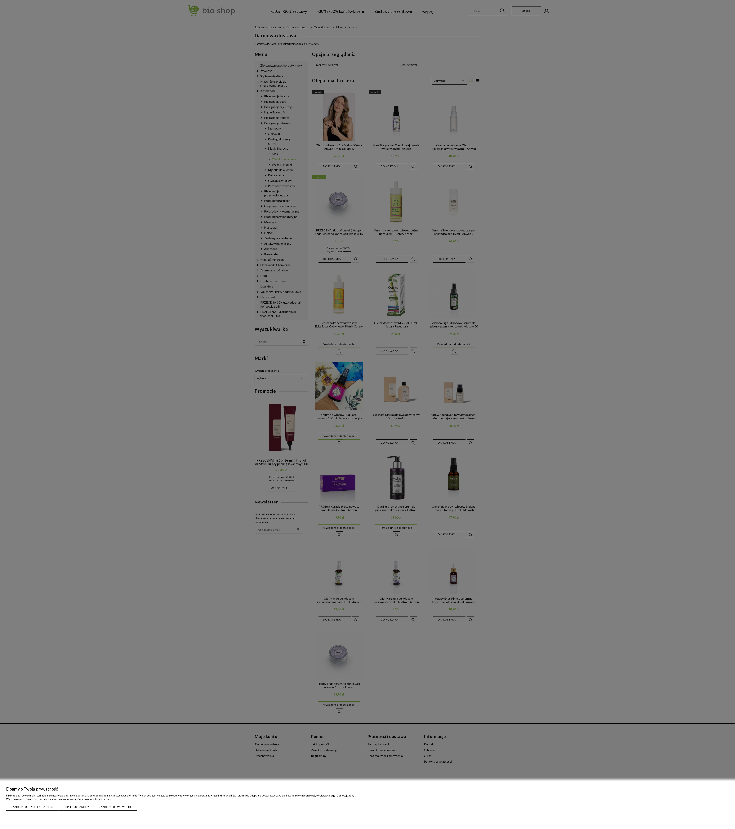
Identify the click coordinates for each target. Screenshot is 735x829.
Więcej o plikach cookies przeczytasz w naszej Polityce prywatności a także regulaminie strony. (58, 798)
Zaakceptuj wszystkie (115, 807)
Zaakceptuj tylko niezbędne (32, 807)
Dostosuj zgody (76, 807)
